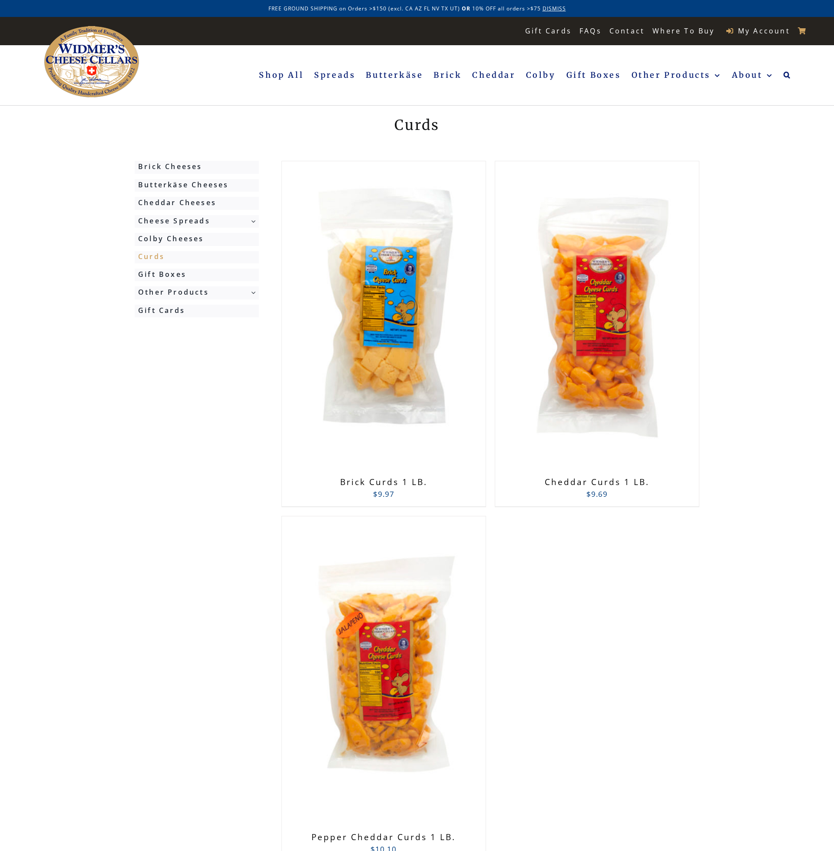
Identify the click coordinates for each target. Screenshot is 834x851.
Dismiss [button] (554, 8)
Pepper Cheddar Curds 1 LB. (383, 837)
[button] (788, 75)
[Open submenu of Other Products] (255, 292)
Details (426, 320)
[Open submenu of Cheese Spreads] (255, 221)
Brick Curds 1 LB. (383, 482)
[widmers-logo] (91, 30)
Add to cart (364, 320)
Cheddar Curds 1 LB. (597, 482)
